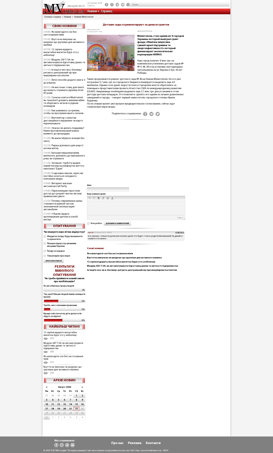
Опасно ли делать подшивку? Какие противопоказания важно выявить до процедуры (64, 131)
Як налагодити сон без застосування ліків (60, 33)
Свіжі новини (64, 26)
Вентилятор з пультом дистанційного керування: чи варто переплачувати (63, 121)
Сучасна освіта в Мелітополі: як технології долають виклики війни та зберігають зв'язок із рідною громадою (64, 101)
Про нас (117, 443)
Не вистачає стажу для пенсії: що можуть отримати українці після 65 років (64, 90)
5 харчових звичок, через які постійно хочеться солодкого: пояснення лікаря (63, 176)
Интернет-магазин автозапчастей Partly (58, 185)
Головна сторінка (52, 17)
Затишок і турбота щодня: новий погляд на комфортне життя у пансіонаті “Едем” (64, 166)
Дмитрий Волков (144, 31)
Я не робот (96, 223)
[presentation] (90, 198)
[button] (89, 198)
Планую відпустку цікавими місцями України (61, 244)
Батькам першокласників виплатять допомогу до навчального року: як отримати (64, 156)
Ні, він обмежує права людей (59, 286)
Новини (92, 11)
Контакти (153, 443)
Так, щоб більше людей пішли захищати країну (64, 295)
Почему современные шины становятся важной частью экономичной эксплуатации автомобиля (63, 205)
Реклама (134, 443)
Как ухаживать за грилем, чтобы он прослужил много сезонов (63, 112)
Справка (106, 11)
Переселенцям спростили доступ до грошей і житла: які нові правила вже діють (63, 194)
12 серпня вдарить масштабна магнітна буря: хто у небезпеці (61, 52)
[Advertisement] (136, 155)
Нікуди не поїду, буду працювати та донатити (64, 237)
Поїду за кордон (56, 251)
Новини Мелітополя (83, 17)
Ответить (179, 233)
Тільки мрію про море (58, 256)
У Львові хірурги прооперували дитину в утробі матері (61, 217)
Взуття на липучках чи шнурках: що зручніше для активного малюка (64, 42)
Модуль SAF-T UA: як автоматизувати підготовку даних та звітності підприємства (64, 63)
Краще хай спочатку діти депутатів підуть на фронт (63, 314)
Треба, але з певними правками (60, 305)
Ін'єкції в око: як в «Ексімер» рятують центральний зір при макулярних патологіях (63, 73)
